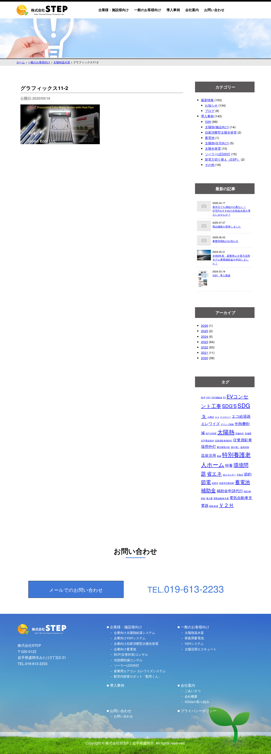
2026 (204, 325)
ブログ (209, 110)
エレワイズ (210, 423)
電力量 (209, 498)
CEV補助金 (216, 397)
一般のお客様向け (147, 10)
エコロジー (225, 416)
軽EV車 (247, 491)
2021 (204, 352)
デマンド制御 (227, 424)
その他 (209, 164)
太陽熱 (225, 432)
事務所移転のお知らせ (225, 241)
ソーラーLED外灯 (217, 154)
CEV (208, 397)
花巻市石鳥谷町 (226, 483)
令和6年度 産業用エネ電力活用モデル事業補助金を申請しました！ (231, 259)
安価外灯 (239, 433)
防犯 (203, 498)
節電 (206, 481)
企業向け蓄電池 (125, 649)
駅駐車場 (213, 506)
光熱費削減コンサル (128, 659)
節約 (248, 474)
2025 (204, 331)
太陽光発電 (213, 148)
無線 (219, 456)
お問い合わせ (214, 10)
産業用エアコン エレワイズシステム (140, 670)
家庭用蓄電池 (194, 637)
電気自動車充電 (221, 498)
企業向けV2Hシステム (130, 637)
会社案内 (192, 10)
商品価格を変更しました (226, 226)
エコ (217, 416)
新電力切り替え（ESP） (222, 159)
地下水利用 (211, 433)
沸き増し (235, 447)
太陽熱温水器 (194, 632)
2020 (204, 358)
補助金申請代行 (230, 490)
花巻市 (215, 483)
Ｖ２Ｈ (226, 504)
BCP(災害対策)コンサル (131, 654)
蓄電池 (209, 137)
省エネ (214, 473)
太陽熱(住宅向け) (217, 143)
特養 (229, 465)
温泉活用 (208, 455)
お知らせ (211, 105)
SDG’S (229, 405)
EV (224, 397)
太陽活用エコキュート (200, 649)
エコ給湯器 (241, 416)
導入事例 (173, 10)
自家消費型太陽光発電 (221, 132)
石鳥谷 (240, 474)
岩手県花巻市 (207, 440)
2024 (204, 336)
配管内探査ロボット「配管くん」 (137, 676)
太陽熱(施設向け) (217, 127)
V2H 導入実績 (221, 275)
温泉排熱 (244, 447)
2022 (204, 347)
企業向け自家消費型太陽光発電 (136, 643)
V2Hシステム (194, 643)
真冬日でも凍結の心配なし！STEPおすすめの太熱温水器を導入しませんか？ (231, 210)
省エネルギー (229, 474)
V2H (208, 121)
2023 (204, 342)
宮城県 (248, 433)
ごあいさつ (193, 690)
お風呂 (211, 416)
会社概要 (191, 696)
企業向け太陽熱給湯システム (134, 632)
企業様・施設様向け (113, 10)
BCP (203, 397)
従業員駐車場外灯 (223, 440)
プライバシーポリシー (198, 710)
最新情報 (207, 100)
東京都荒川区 (223, 447)
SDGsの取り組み (197, 701)
